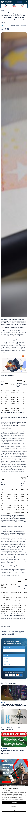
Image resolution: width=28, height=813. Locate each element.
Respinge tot (14, 810)
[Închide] (26, 788)
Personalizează (14, 806)
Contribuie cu (14, 669)
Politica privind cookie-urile (17, 799)
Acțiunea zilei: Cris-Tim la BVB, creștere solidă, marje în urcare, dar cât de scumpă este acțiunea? (13, 752)
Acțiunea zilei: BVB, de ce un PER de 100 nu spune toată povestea (13, 728)
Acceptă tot (14, 802)
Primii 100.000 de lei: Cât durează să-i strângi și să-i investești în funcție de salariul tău (13, 706)
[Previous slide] (2, 6)
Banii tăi (3, 702)
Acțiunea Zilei (4, 726)
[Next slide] (26, 6)
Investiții (3, 10)
